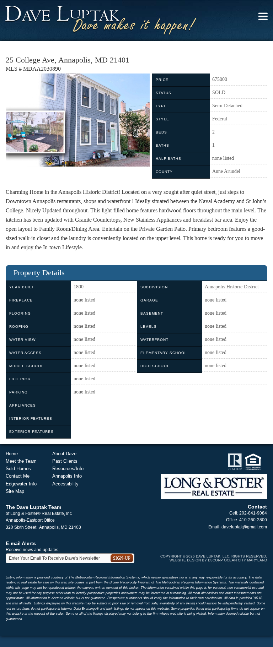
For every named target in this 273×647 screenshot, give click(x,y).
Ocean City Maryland (245, 560)
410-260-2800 (253, 519)
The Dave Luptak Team (33, 507)
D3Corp (215, 560)
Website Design (185, 560)
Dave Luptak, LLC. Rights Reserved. (231, 556)
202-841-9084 (253, 513)
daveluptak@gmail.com (244, 526)
